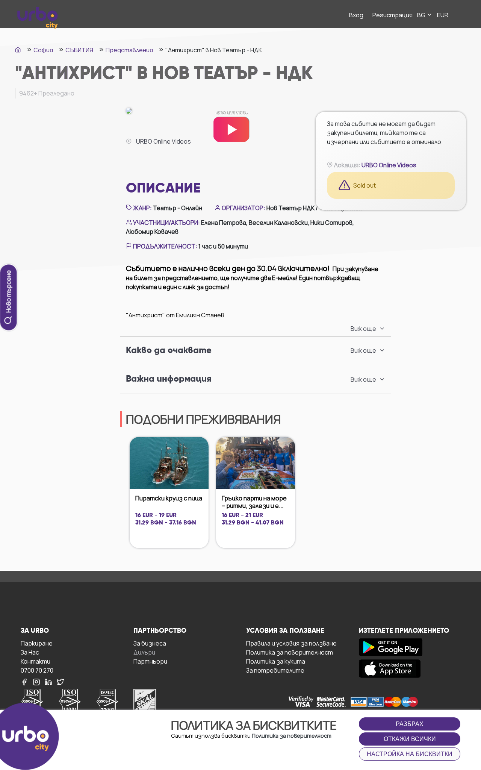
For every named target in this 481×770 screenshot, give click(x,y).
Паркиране (37, 643)
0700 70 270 (37, 670)
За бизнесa (149, 643)
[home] (18, 50)
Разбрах (410, 724)
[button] (368, 328)
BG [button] (422, 15)
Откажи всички (410, 739)
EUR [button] (442, 15)
